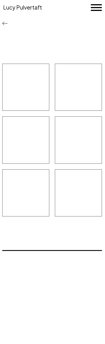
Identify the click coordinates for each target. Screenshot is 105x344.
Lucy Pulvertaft (22, 7)
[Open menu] (96, 7)
